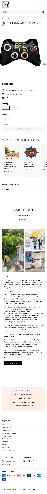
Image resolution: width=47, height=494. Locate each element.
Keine (5, 108)
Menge (5, 114)
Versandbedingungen (9, 433)
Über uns (5, 444)
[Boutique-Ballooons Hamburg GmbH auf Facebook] (28, 461)
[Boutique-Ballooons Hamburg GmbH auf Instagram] (25, 461)
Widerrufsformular (8, 439)
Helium (14, 108)
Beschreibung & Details (11, 184)
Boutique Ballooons (8, 19)
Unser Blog (5, 447)
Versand (5, 189)
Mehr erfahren (13, 363)
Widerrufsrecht (7, 436)
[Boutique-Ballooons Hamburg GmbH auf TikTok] (32, 461)
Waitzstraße (23, 219)
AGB (3, 425)
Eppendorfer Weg (23, 216)
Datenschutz (6, 428)
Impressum (6, 430)
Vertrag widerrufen (8, 450)
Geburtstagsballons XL (27, 140)
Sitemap (5, 442)
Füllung (5, 104)
